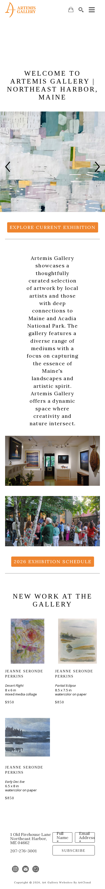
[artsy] (35, 869)
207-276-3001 (23, 850)
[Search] (81, 9)
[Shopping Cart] (70, 10)
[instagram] (15, 869)
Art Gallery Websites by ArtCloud (66, 882)
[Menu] (92, 9)
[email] (25, 869)
